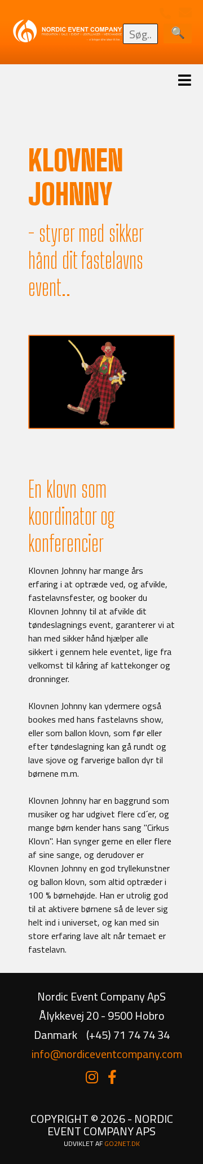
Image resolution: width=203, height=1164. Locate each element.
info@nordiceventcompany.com (107, 1054)
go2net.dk (122, 1143)
